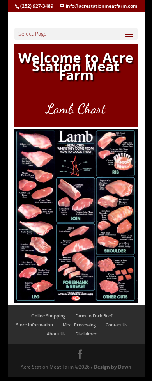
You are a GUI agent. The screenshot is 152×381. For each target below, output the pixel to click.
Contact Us (116, 325)
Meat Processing (79, 325)
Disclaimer (86, 334)
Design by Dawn (112, 366)
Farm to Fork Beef (93, 316)
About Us (56, 334)
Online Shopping (48, 316)
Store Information (34, 325)
